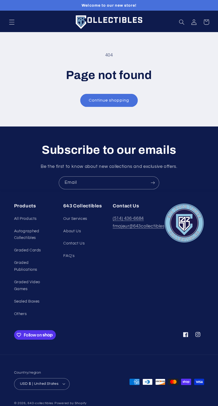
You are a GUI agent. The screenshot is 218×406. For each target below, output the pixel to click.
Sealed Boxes (27, 301)
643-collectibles (40, 403)
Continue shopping (109, 100)
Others (20, 314)
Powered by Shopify (70, 403)
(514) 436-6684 (128, 218)
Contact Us (74, 243)
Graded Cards (27, 250)
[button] (12, 22)
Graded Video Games (27, 285)
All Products (25, 219)
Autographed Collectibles (26, 234)
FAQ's (68, 256)
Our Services (75, 219)
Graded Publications (25, 266)
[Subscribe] (153, 182)
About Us (72, 231)
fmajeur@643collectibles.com (144, 226)
